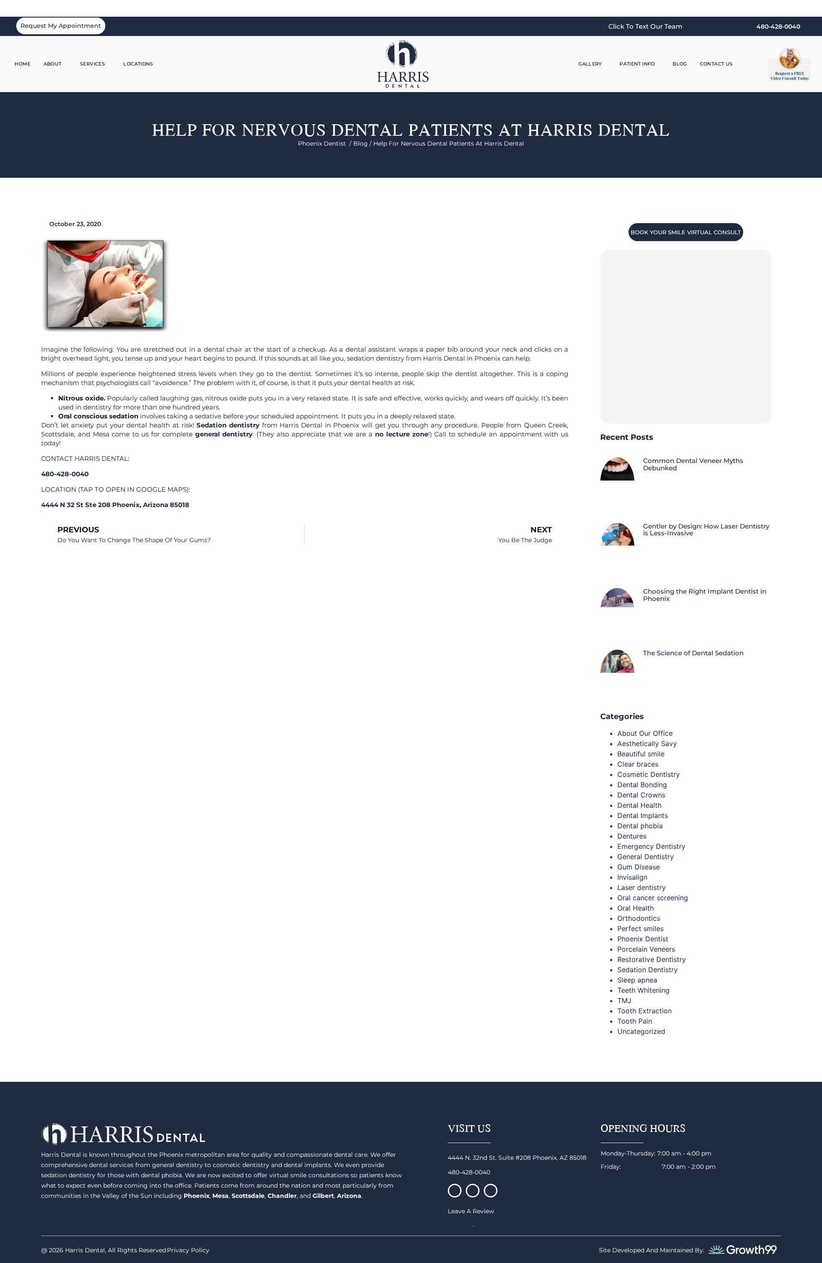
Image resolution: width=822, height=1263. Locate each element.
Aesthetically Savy (647, 743)
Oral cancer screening (652, 897)
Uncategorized (641, 1031)
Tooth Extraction (644, 1010)
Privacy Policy (188, 1250)
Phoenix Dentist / (325, 143)
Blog (680, 64)
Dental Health (639, 805)
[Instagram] (473, 1190)
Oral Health (635, 908)
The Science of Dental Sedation (693, 653)
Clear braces (637, 764)
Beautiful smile (640, 753)
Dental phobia (640, 825)
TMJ (624, 1000)
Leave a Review (471, 1211)
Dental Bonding (642, 784)
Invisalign (632, 877)
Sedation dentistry (228, 425)
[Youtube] (490, 1190)
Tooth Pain (634, 1021)
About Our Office (645, 733)
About (53, 64)
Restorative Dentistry (651, 959)
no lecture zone (401, 434)
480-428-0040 (469, 1172)
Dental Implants (642, 815)
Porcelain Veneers (646, 949)
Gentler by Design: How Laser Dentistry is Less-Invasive (706, 529)
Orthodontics (638, 918)
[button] (754, 64)
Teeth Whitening (643, 990)
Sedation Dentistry (647, 969)
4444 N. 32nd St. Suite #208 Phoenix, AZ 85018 (517, 1157)
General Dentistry (645, 856)
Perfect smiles (640, 928)
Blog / (363, 143)
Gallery (590, 64)
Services (92, 64)
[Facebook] (455, 1190)
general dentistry (224, 434)
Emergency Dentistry (651, 846)
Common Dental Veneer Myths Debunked (693, 464)
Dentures (631, 836)
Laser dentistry (641, 887)
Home (23, 64)
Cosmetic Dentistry (648, 774)
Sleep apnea (637, 980)
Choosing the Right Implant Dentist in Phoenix (704, 595)
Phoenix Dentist (642, 939)
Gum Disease (638, 867)
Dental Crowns (641, 795)
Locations (138, 64)
